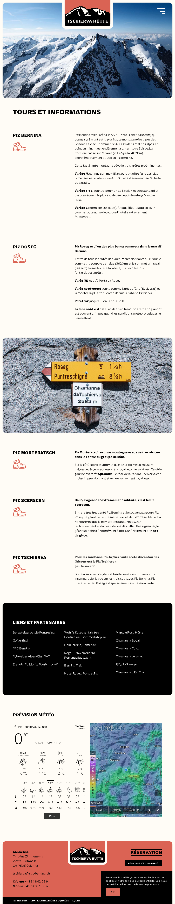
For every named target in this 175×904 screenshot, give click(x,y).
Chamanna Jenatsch (130, 656)
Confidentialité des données (50, 900)
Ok (113, 892)
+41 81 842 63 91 (37, 881)
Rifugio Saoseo (126, 664)
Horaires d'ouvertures (143, 863)
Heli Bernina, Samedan (80, 645)
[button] (161, 11)
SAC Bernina (21, 648)
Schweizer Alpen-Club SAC (31, 656)
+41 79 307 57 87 (36, 886)
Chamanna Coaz (127, 648)
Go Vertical (20, 640)
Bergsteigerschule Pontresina (34, 632)
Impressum (20, 900)
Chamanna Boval (128, 640)
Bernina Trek (73, 665)
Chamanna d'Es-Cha (130, 672)
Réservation (146, 852)
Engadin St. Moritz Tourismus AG (35, 664)
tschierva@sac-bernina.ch (31, 873)
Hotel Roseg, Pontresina (81, 673)
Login (76, 900)
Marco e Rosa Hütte (129, 632)
